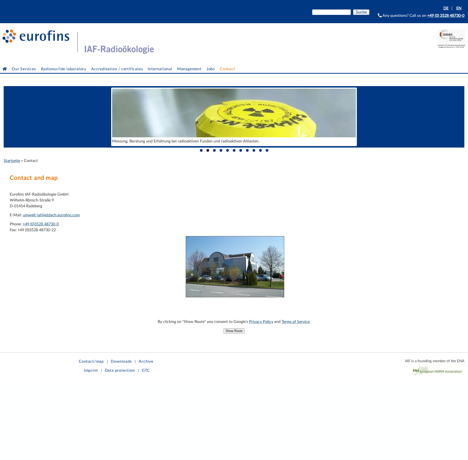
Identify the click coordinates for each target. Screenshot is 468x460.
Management (189, 69)
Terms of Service (296, 322)
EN (458, 8)
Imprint (91, 370)
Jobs (210, 69)
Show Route (234, 331)
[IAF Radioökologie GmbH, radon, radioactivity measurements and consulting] (77, 53)
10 (260, 150)
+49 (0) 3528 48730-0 (445, 16)
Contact (227, 69)
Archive (146, 361)
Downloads (121, 361)
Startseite (12, 161)
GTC (146, 370)
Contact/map (91, 361)
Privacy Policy (261, 322)
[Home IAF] (4, 69)
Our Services (24, 69)
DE (445, 8)
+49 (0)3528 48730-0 (41, 224)
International (160, 69)
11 (267, 150)
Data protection (120, 370)
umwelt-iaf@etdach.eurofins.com (51, 215)
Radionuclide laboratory (63, 69)
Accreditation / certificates (117, 69)
